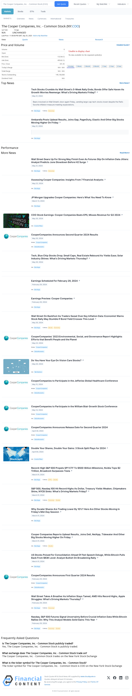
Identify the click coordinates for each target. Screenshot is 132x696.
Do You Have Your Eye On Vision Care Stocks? (57, 360)
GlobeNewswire (39, 246)
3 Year (111, 66)
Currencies (42, 18)
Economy (51, 111)
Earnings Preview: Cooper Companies (53, 298)
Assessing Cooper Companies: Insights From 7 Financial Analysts (68, 179)
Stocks (20, 11)
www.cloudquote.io (88, 676)
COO (75, 26)
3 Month (96, 66)
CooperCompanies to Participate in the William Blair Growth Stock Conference (74, 406)
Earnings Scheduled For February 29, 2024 (55, 280)
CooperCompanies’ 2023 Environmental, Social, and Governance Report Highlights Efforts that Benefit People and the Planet (76, 338)
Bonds (50, 327)
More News (124, 83)
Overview (21, 18)
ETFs (32, 11)
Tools (43, 11)
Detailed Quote (123, 45)
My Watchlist (102, 4)
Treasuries (69, 18)
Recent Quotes (80, 4)
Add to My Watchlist (40, 36)
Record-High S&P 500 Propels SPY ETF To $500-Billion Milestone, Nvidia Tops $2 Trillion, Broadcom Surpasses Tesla (75, 469)
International (56, 18)
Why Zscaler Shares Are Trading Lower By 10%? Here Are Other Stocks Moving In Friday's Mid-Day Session (75, 510)
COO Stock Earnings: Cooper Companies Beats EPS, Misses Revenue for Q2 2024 (77, 215)
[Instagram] (126, 680)
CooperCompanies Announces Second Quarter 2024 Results (64, 234)
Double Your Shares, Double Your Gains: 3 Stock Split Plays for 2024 (69, 448)
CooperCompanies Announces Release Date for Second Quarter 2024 (69, 427)
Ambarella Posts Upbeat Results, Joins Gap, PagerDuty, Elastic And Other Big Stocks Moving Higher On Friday (77, 121)
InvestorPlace (38, 226)
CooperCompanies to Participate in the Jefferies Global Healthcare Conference (74, 380)
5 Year (119, 66)
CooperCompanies (41, 242)
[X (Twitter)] (108, 680)
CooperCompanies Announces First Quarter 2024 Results (63, 575)
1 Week (78, 66)
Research (99, 39)
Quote (25, 39)
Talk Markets (38, 372)
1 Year (104, 66)
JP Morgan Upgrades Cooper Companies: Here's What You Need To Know (72, 197)
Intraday (70, 66)
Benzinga (37, 111)
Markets (7, 11)
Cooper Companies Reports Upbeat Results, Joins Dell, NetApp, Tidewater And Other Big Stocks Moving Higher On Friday (78, 536)
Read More (124, 153)
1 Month (87, 66)
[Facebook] (114, 680)
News (31, 18)
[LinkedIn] (120, 680)
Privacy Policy (81, 682)
